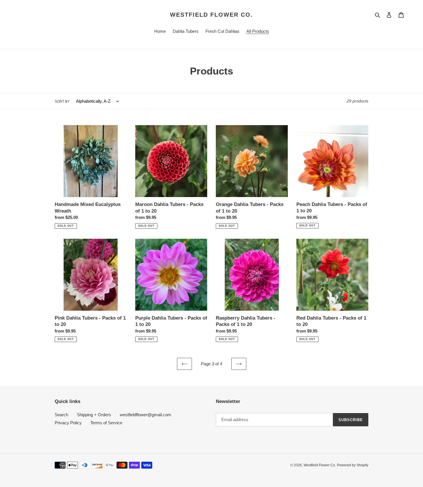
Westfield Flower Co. (211, 15)
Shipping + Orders (94, 414)
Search (61, 414)
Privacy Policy (68, 422)
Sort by (62, 102)
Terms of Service (106, 422)
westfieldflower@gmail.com (145, 414)
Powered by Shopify (352, 465)
